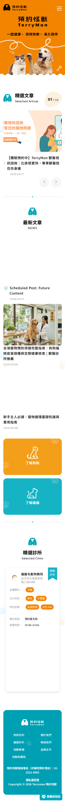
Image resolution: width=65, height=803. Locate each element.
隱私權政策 (32, 780)
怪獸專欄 (19, 749)
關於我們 (46, 735)
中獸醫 (41, 598)
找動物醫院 (19, 757)
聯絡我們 (46, 742)
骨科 (29, 598)
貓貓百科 (19, 742)
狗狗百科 (19, 735)
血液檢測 (32, 607)
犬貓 (29, 589)
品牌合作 (46, 749)
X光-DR (47, 607)
